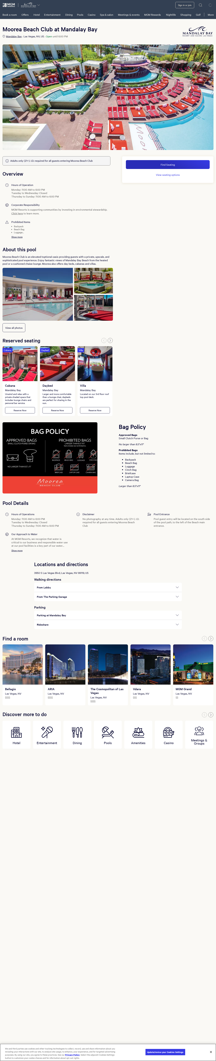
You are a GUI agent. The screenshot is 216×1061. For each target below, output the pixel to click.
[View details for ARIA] (65, 664)
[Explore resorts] (38, 5)
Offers (25, 14)
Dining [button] (69, 14)
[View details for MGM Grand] (193, 664)
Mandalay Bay (14, 36)
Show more (16, 236)
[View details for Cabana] (20, 363)
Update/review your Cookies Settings (165, 1052)
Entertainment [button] (52, 14)
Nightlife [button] (171, 14)
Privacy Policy (72, 1054)
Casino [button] (92, 14)
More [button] (211, 14)
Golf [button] (198, 14)
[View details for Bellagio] (23, 664)
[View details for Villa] (94, 363)
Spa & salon (106, 14)
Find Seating (168, 164)
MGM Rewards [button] (152, 14)
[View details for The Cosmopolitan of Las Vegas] (108, 664)
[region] (108, 1052)
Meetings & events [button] (129, 14)
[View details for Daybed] (57, 363)
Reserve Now (20, 410)
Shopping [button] (185, 14)
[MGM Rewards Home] (9, 5)
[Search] (200, 5)
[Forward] (110, 340)
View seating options (168, 174)
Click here (17, 213)
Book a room (10, 14)
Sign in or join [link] (184, 5)
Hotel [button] (37, 14)
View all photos (14, 327)
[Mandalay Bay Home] (28, 5)
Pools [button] (80, 14)
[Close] (210, 1052)
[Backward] (103, 340)
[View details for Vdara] (150, 664)
